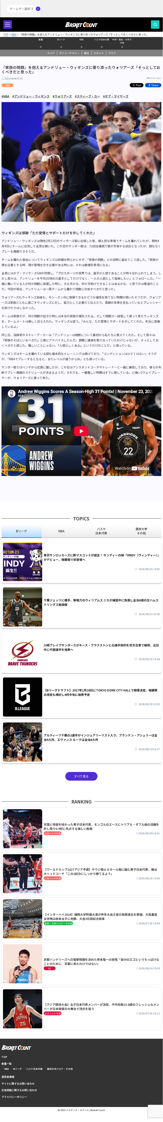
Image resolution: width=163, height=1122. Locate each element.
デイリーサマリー (69, 53)
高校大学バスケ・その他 (60, 1068)
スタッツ (98, 53)
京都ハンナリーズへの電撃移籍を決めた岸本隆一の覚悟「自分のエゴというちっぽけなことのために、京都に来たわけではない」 (101, 961)
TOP (4, 1057)
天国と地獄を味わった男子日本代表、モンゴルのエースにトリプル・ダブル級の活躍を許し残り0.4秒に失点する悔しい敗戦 (101, 826)
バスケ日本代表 (101, 39)
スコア (51, 53)
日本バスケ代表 (53, 833)
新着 (41, 39)
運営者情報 (7, 1076)
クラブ (112, 53)
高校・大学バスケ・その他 (58, 923)
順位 (86, 53)
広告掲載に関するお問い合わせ (19, 1090)
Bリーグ (61, 39)
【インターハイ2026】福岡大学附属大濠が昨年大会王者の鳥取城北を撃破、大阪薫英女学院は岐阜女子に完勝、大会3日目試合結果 (100, 916)
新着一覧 (6, 1063)
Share (155, 85)
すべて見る (81, 776)
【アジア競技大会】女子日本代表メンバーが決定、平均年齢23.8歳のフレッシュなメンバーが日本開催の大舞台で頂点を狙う (101, 1006)
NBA (81, 39)
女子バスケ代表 (53, 1013)
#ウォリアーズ (62, 96)
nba (61, 531)
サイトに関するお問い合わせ (18, 1083)
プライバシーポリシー (14, 1097)
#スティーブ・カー (87, 96)
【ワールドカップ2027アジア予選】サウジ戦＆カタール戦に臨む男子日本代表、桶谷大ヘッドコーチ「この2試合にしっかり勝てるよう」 (100, 871)
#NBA (5, 96)
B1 (49, 968)
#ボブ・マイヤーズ (115, 96)
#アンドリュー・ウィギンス (31, 96)
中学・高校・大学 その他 (122, 40)
